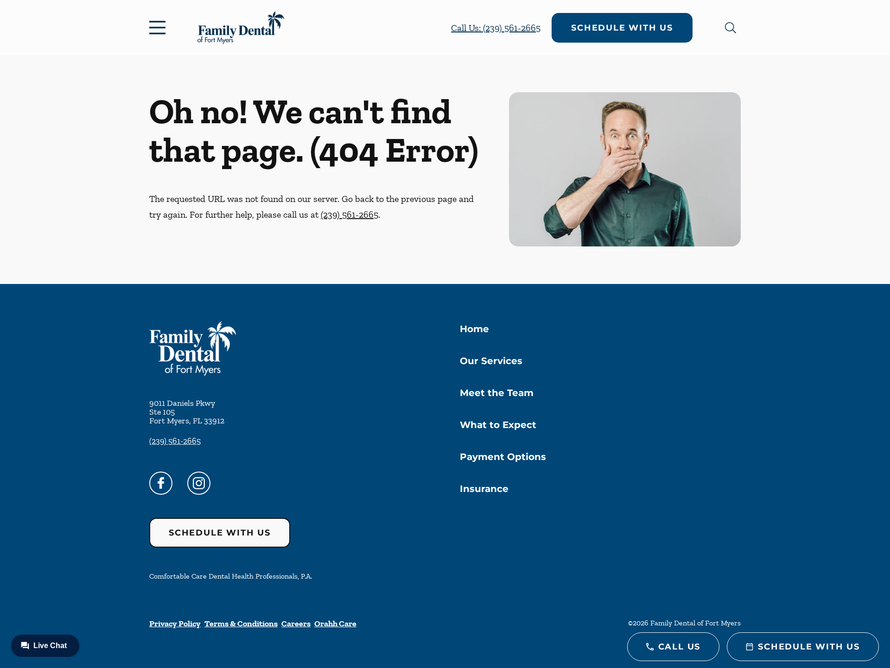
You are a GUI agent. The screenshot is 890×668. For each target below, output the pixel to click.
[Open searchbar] (730, 28)
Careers (296, 623)
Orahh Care (335, 623)
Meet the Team (497, 392)
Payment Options (503, 456)
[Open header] (159, 28)
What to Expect (498, 424)
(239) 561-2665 (349, 214)
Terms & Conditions (241, 623)
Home (474, 328)
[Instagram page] (198, 483)
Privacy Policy (175, 623)
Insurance (484, 488)
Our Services (491, 360)
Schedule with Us (622, 28)
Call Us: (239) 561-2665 (495, 27)
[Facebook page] (160, 483)
